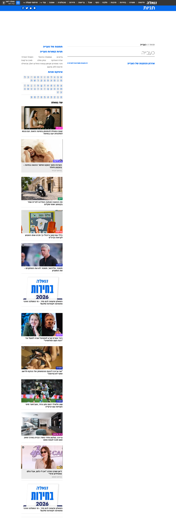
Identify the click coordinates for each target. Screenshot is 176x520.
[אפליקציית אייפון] (30, 8)
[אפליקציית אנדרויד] (34, 8)
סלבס (104, 3)
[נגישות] (4, 3)
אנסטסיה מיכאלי (45, 57)
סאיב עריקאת (26, 60)
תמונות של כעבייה (53, 47)
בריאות (81, 3)
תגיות (152, 45)
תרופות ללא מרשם (55, 67)
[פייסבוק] (23, 8)
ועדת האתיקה (57, 60)
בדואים (60, 57)
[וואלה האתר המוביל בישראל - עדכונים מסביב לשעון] (152, 2)
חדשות (141, 3)
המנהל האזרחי (27, 57)
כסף (97, 3)
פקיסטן (48, 63)
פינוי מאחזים (57, 63)
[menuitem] (140, 2)
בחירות (123, 3)
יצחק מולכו (41, 60)
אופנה (51, 3)
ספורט (132, 3)
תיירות (72, 3)
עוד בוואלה (57, 103)
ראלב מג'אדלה (27, 63)
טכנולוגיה (62, 3)
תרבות (113, 3)
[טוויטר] (27, 8)
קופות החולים (39, 63)
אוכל (90, 3)
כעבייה (143, 45)
